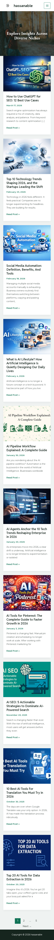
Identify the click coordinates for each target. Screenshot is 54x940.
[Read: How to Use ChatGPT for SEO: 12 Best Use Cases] (27, 73)
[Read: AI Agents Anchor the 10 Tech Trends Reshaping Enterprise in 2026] (27, 506)
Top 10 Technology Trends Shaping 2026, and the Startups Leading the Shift (24, 183)
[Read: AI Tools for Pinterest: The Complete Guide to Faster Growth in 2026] (27, 592)
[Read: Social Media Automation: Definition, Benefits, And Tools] (27, 242)
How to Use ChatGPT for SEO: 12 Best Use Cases (23, 98)
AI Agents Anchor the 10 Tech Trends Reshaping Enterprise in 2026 (26, 533)
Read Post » (13, 128)
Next (27, 926)
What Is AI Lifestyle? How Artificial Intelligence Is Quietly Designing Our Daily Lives (25, 365)
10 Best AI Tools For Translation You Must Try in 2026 (24, 792)
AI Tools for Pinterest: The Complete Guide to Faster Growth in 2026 (24, 619)
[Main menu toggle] (47, 5)
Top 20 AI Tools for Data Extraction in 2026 (23, 877)
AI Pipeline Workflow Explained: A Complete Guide (26, 448)
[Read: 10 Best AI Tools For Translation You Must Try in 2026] (27, 765)
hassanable (23, 5)
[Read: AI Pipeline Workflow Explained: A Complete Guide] (27, 423)
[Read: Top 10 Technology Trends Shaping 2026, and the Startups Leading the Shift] (27, 156)
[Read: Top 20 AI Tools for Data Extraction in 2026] (27, 852)
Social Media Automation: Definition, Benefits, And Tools (24, 269)
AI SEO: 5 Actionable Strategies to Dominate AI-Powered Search (25, 706)
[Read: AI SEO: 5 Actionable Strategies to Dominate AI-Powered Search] (27, 679)
